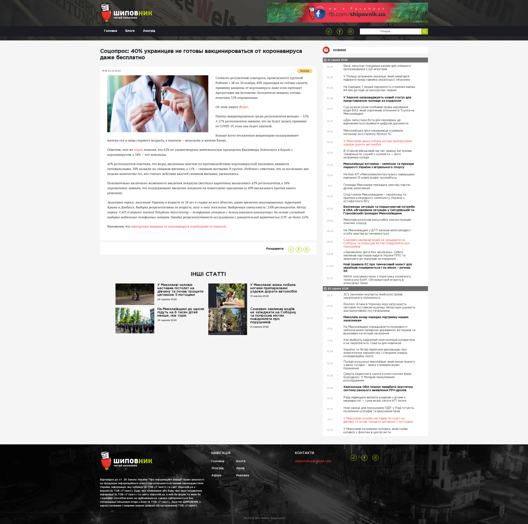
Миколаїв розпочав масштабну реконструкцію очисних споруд (377, 221)
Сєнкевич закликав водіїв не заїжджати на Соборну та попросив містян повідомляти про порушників (273, 316)
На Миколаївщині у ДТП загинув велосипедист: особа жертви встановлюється (377, 232)
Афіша (216, 475)
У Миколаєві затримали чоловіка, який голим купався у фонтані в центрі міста (375, 431)
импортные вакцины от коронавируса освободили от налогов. (179, 226)
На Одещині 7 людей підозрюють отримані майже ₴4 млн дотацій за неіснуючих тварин (379, 89)
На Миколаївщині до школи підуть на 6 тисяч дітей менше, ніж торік (180, 312)
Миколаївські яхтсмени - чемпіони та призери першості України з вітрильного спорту (378, 166)
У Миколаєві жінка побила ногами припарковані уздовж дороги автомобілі (273, 288)
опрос (138, 150)
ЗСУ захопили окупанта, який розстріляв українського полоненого (372, 296)
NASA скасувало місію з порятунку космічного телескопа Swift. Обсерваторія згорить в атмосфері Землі (377, 279)
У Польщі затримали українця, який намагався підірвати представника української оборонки (377, 78)
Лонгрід (149, 31)
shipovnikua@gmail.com (313, 461)
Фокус (243, 107)
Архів (240, 468)
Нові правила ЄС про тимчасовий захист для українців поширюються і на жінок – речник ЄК (377, 267)
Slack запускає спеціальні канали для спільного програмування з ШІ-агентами (377, 68)
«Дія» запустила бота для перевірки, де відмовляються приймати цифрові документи (376, 122)
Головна (110, 31)
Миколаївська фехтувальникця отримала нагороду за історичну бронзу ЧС (373, 132)
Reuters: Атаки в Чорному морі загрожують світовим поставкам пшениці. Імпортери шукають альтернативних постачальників (379, 307)
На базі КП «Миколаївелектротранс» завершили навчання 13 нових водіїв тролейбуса (378, 176)
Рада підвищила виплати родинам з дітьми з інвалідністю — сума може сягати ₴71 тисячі (375, 399)
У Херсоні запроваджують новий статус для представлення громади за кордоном (377, 99)
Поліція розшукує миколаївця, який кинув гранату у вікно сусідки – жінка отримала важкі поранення (379, 365)
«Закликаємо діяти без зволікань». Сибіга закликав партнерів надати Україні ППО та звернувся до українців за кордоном (374, 255)
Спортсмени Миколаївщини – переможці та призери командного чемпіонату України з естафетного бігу (374, 198)
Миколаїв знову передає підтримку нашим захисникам (375, 319)
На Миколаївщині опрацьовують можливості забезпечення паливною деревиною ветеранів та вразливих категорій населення (379, 330)
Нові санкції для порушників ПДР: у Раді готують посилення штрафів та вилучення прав (378, 410)
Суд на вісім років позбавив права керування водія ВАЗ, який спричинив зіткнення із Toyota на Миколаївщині (378, 110)
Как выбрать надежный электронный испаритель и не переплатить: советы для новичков (379, 342)
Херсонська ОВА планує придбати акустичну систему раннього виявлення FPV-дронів (378, 389)
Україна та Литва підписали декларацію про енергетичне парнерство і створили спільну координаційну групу (375, 353)
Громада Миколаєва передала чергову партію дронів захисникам (376, 187)
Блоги (130, 31)
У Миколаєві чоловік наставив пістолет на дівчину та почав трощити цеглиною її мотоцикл (180, 289)
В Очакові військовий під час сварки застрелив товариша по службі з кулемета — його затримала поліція (377, 154)
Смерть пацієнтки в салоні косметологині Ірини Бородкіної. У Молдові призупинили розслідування (377, 377)
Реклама (242, 475)
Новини (339, 50)
